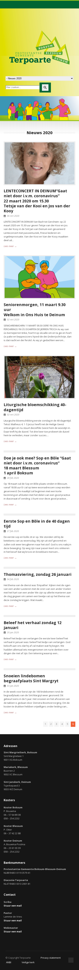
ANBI (8, 962)
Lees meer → (10, 246)
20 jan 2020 (13, 632)
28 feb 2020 (13, 477)
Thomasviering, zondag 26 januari (37, 574)
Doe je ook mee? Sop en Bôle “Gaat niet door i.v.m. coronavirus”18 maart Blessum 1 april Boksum (37, 465)
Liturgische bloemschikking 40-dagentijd (35, 407)
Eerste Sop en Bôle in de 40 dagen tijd (37, 524)
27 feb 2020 (13, 531)
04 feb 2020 (13, 579)
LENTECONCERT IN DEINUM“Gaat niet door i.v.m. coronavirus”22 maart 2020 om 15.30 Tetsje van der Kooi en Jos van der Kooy (37, 200)
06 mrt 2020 (13, 215)
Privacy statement (51, 957)
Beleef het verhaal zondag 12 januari (33, 625)
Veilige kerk (28, 962)
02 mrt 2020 (13, 319)
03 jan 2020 (13, 685)
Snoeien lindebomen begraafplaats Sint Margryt (31, 678)
